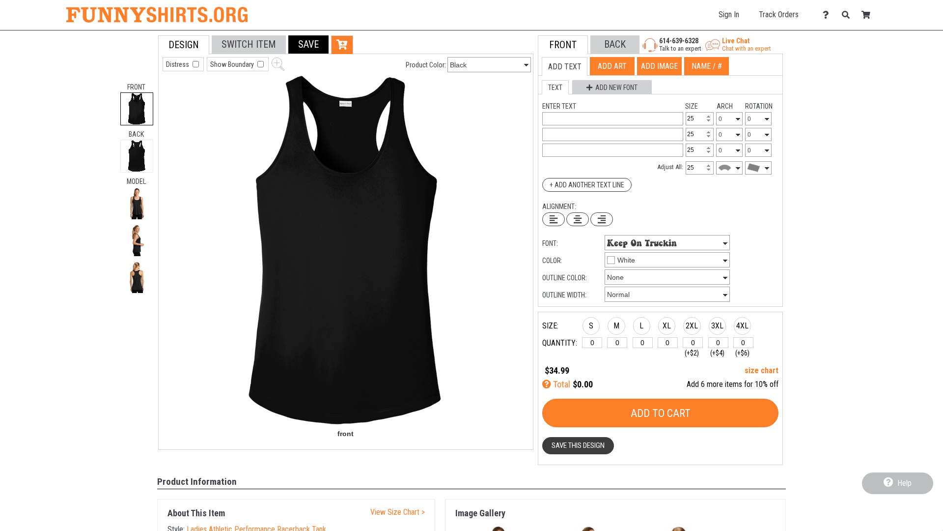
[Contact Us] (828, 15)
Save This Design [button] (578, 445)
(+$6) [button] (742, 353)
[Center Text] (577, 219)
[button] (136, 203)
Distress (178, 64)
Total (560, 384)
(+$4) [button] (717, 353)
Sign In (729, 14)
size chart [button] (761, 370)
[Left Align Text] (553, 219)
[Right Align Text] (601, 219)
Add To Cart (661, 413)
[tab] (136, 108)
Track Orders (779, 14)
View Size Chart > (397, 512)
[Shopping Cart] (869, 15)
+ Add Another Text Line (587, 185)
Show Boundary (232, 64)
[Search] (848, 15)
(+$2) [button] (692, 353)
